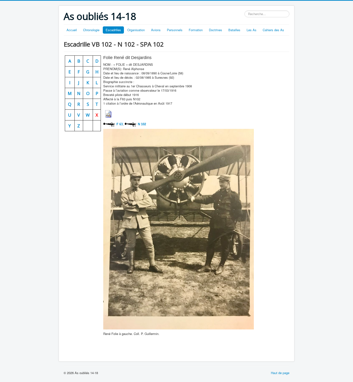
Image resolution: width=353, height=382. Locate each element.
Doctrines (215, 30)
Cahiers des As (273, 30)
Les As (251, 30)
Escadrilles (113, 30)
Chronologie (91, 30)
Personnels (175, 30)
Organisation (136, 30)
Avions (156, 30)
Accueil (72, 30)
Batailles (234, 30)
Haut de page (280, 372)
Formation (196, 30)
